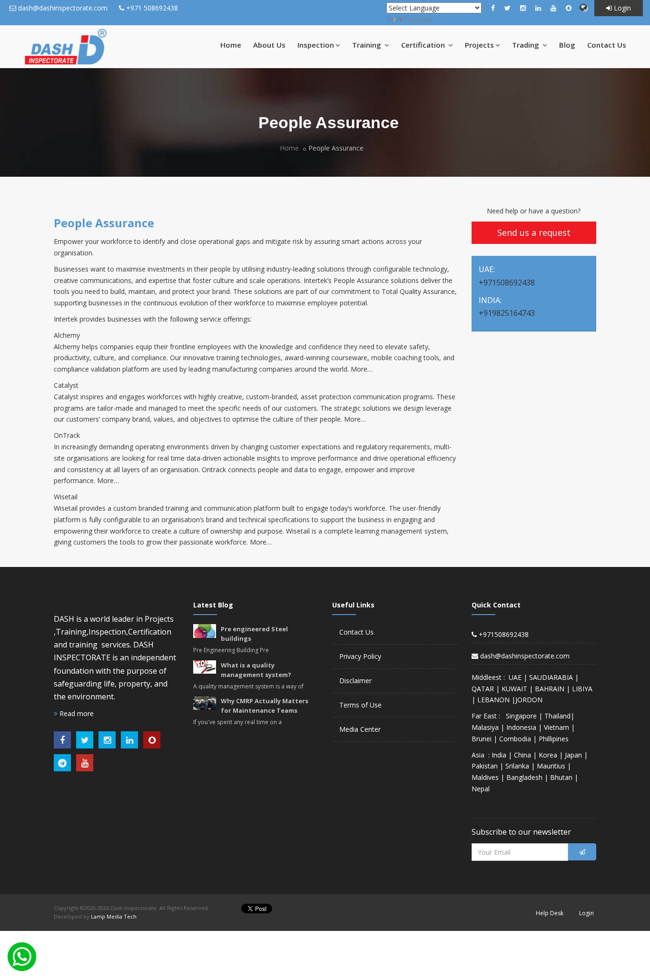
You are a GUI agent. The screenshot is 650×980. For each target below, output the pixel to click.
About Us (269, 45)
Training (367, 45)
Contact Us (606, 45)
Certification (424, 45)
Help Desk (549, 913)
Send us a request (534, 232)
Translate (418, 19)
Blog (567, 45)
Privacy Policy (360, 656)
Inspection (315, 45)
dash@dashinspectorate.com (63, 7)
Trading (526, 45)
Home (230, 45)
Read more (76, 713)
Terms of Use (360, 704)
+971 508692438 (152, 7)
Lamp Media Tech (114, 916)
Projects (479, 45)
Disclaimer (355, 680)
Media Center (360, 729)
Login (621, 7)
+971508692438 (503, 634)
